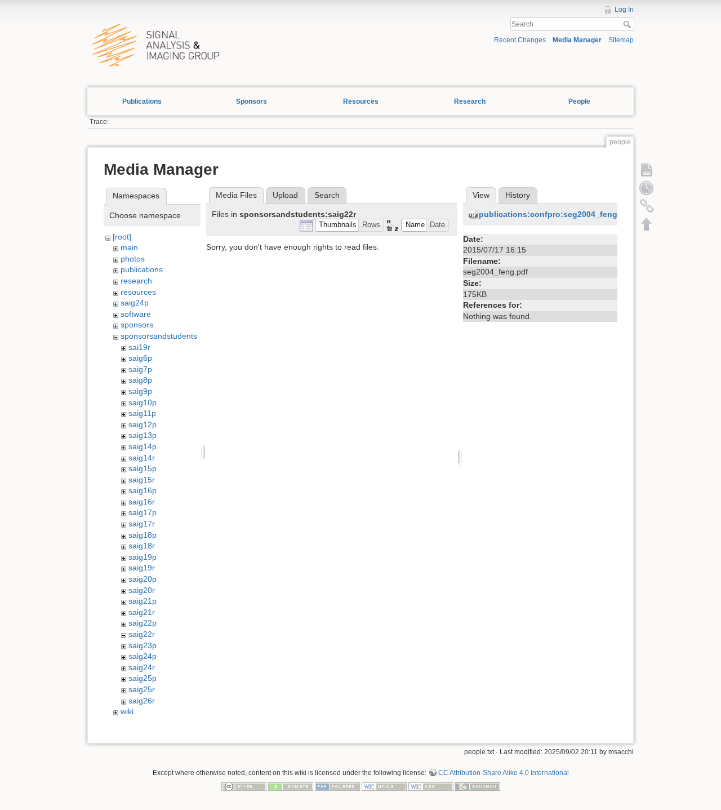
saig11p (142, 413)
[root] (122, 236)
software (136, 313)
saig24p (135, 302)
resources (138, 291)
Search (628, 24)
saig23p (142, 645)
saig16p (142, 490)
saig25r (141, 689)
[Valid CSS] (430, 786)
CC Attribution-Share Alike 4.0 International (503, 773)
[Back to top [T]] (647, 224)
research (136, 280)
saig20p (142, 578)
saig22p (142, 622)
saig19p (142, 556)
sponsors (137, 324)
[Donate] (290, 786)
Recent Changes (520, 40)
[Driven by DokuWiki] (477, 786)
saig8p (140, 379)
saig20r (141, 590)
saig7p (140, 369)
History (517, 195)
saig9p (140, 391)
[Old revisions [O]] (647, 188)
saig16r (141, 501)
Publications (142, 101)
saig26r (141, 700)
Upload (285, 195)
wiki (127, 711)
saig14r (141, 457)
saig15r (141, 479)
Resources (361, 101)
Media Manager (577, 40)
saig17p (142, 512)
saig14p (142, 446)
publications (142, 269)
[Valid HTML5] (384, 786)
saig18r (141, 545)
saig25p (142, 678)
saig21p (142, 600)
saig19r (141, 567)
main (129, 247)
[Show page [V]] (647, 170)
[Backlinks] (647, 206)
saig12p (142, 424)
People (579, 101)
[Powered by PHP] (337, 786)
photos (133, 258)
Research (470, 101)
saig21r (141, 612)
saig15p (142, 468)
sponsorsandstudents (159, 335)
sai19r (139, 347)
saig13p (142, 435)
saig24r (141, 667)
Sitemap (621, 40)
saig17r (141, 523)
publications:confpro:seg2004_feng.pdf (556, 214)
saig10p (142, 402)
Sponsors (251, 101)
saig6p (140, 357)
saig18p (142, 534)
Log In (624, 10)
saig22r (141, 634)
